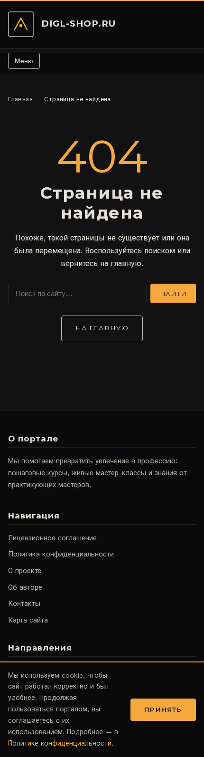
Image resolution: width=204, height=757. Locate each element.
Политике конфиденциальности (59, 743)
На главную (102, 328)
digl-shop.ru (78, 23)
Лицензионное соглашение (52, 538)
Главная (20, 99)
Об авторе (25, 587)
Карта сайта (28, 620)
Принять (163, 709)
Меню (24, 61)
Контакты (24, 603)
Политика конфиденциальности (61, 554)
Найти (173, 293)
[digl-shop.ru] (21, 24)
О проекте (24, 570)
